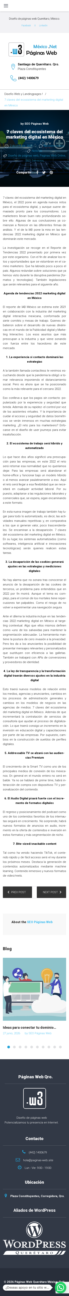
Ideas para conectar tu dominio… (29, 1027)
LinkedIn (43, 25)
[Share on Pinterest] (51, 172)
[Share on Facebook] (37, 172)
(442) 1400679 (28, 78)
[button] (60, 1287)
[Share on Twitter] (44, 172)
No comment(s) (54, 146)
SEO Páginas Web (37, 123)
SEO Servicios (34, 160)
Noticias (37, 151)
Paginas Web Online (52, 155)
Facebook (26, 25)
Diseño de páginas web (23, 155)
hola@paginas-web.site (38, 1160)
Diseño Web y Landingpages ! (23, 94)
